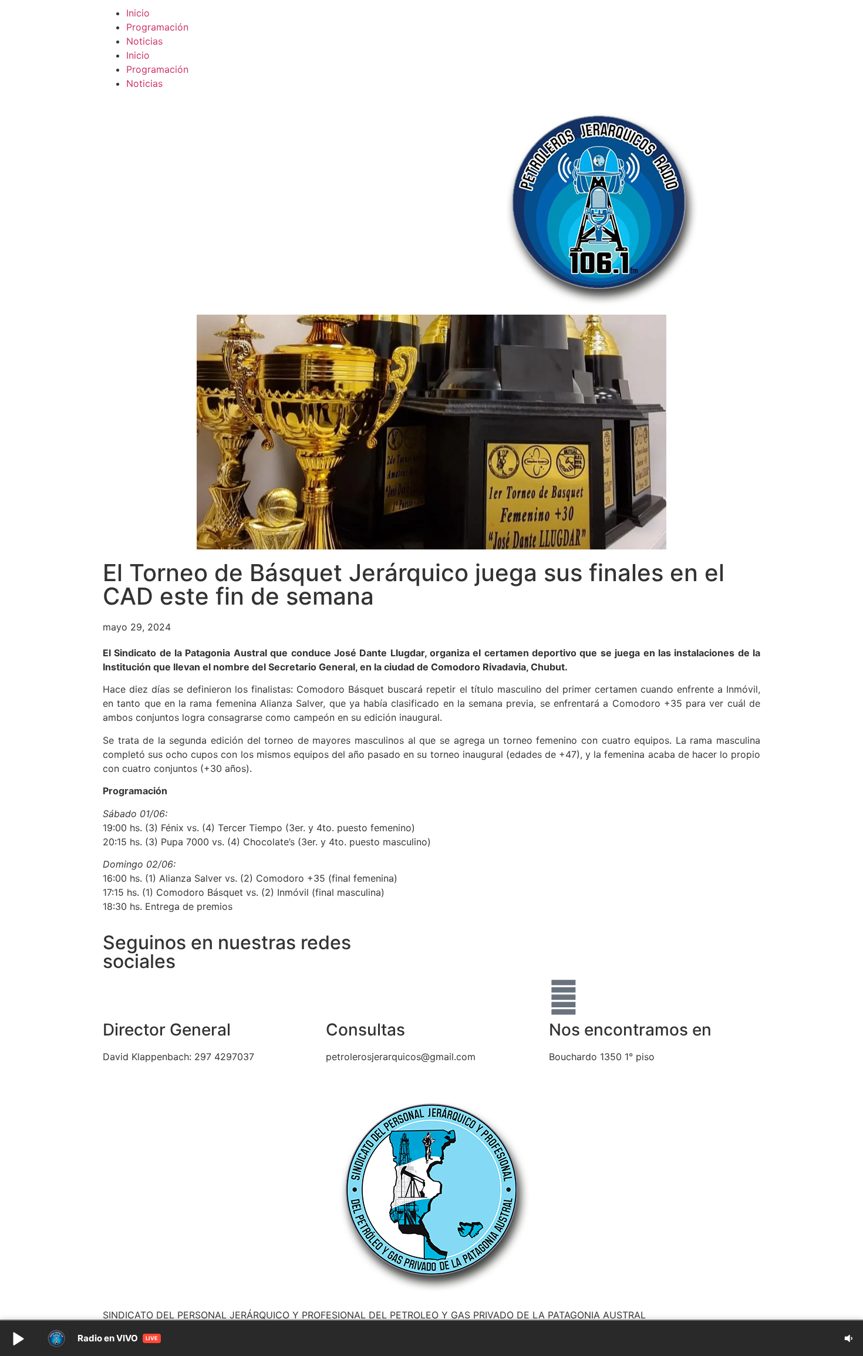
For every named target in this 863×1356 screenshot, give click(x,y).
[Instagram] (516, 948)
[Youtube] (484, 948)
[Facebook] (452, 948)
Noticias (144, 41)
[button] (17, 1338)
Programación (157, 27)
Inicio (138, 13)
